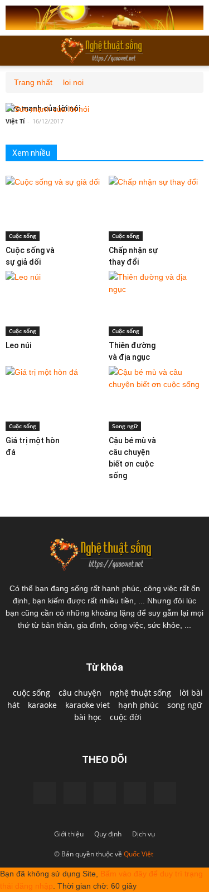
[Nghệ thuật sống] (105, 553)
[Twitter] (135, 793)
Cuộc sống (22, 236)
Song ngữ (125, 426)
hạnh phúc (138, 705)
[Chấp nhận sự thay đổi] (156, 208)
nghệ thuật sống (140, 692)
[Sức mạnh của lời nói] (47, 109)
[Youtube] (105, 793)
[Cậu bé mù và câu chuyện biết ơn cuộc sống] (156, 398)
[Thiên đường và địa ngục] (156, 303)
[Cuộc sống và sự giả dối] (53, 208)
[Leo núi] (53, 303)
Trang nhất (33, 82)
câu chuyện (80, 692)
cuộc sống (31, 692)
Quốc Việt (138, 854)
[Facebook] (44, 793)
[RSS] (165, 793)
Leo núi (18, 345)
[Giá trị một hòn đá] (53, 398)
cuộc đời (126, 717)
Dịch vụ (143, 834)
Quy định (107, 834)
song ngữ (184, 705)
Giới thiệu (69, 834)
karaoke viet (87, 705)
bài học (87, 717)
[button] (193, 51)
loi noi (73, 82)
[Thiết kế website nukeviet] (104, 18)
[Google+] (75, 793)
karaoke (42, 705)
